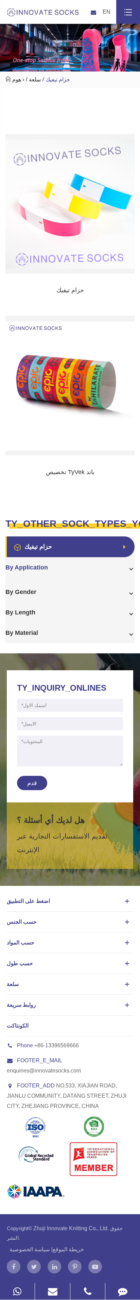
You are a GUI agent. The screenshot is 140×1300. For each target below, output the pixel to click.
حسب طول (20, 963)
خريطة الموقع (68, 1249)
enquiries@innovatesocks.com (44, 1071)
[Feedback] (122, 1291)
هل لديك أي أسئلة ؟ (51, 820)
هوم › (18, 79)
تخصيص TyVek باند (70, 472)
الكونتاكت (18, 1026)
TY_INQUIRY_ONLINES (61, 687)
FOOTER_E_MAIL (39, 1060)
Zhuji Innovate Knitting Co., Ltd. (71, 1228)
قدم (32, 783)
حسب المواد (20, 942)
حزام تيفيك (58, 79)
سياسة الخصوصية (30, 1249)
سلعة (35, 79)
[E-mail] (52, 1291)
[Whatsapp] (17, 1291)
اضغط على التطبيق (28, 901)
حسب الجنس (22, 922)
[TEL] (87, 1291)
